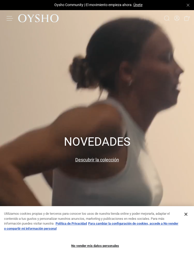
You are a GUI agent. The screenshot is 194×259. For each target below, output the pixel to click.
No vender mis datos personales (95, 246)
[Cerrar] (185, 214)
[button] (187, 18)
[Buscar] (167, 18)
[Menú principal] (10, 18)
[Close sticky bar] (188, 5)
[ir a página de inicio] (38, 18)
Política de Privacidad (71, 223)
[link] (177, 18)
